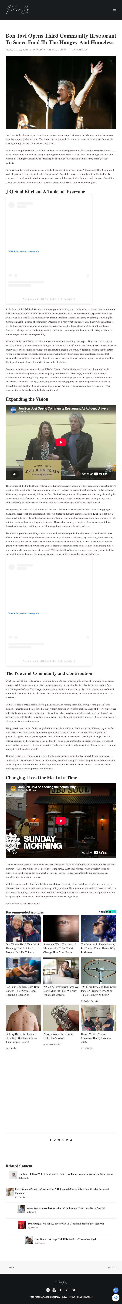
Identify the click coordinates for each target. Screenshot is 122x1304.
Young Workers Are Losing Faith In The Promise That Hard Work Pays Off (66, 1208)
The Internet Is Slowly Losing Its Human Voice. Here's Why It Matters (98, 948)
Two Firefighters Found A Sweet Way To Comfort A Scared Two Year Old (66, 1223)
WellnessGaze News (53, 1044)
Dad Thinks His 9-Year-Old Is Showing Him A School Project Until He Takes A (23, 948)
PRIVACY (72, 1297)
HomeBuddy (88, 1048)
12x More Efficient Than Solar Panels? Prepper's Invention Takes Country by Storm (98, 990)
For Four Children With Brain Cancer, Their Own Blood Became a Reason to (23, 990)
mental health (52, 537)
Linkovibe (12, 1048)
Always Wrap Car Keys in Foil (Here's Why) (58, 1036)
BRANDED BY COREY (84, 1297)
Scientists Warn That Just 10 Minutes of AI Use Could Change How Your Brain (59, 948)
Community (59, 49)
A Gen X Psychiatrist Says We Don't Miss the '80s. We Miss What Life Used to (60, 990)
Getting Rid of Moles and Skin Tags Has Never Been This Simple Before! (21, 1038)
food (80, 158)
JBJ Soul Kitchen (32, 309)
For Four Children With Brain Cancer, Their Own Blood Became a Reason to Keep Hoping (66, 1174)
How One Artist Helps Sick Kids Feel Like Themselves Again (66, 1239)
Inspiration (43, 49)
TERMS (64, 1297)
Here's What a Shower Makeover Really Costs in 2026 (96, 1038)
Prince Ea (81, 49)
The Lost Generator (91, 1001)
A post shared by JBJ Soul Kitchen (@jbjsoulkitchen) (49, 299)
